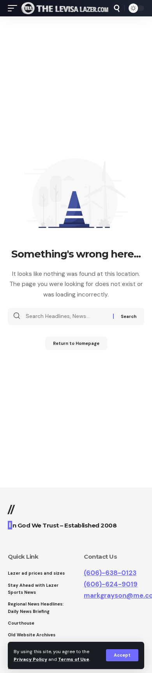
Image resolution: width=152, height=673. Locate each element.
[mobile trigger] (14, 8)
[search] (116, 8)
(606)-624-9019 (111, 584)
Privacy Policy (30, 659)
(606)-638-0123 (110, 572)
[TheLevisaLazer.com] (65, 8)
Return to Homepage (76, 343)
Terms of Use (73, 659)
